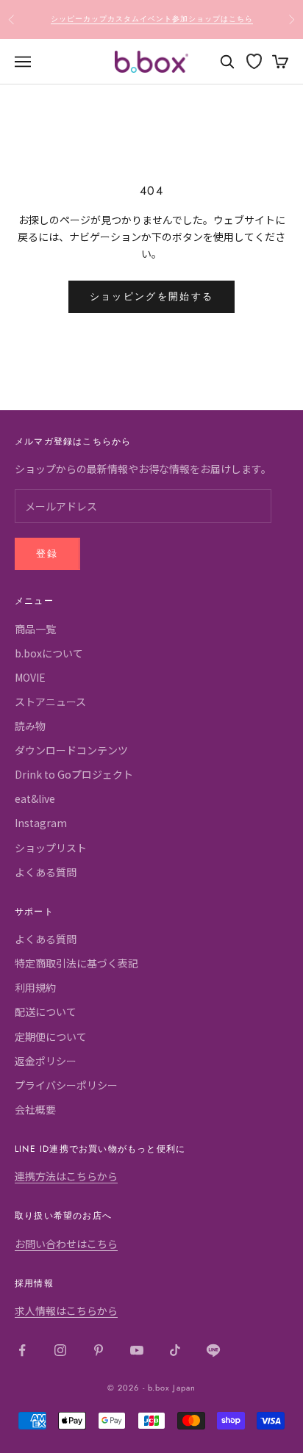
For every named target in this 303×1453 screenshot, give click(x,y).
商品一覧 (35, 628)
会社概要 (35, 1109)
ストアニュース (50, 701)
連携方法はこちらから (66, 1176)
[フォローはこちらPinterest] (98, 1350)
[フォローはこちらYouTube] (136, 1350)
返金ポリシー (45, 1060)
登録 (47, 553)
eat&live (35, 798)
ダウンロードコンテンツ (71, 750)
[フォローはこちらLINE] (213, 1350)
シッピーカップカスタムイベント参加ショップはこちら (152, 18)
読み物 (30, 725)
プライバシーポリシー (66, 1085)
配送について (45, 1011)
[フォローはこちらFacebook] (22, 1350)
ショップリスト (51, 847)
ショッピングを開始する (152, 296)
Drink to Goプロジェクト (74, 774)
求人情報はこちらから (66, 1310)
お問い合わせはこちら (66, 1243)
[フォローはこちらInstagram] (60, 1350)
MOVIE (30, 677)
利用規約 (35, 987)
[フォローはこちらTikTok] (175, 1350)
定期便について (51, 1036)
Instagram (41, 822)
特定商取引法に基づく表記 (76, 963)
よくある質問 (45, 872)
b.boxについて (49, 653)
